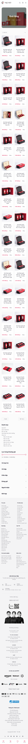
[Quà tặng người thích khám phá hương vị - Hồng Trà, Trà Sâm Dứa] (7, 290)
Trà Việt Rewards (14, 710)
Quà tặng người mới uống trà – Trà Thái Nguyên (20, 99)
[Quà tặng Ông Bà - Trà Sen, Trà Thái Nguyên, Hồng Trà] (20, 396)
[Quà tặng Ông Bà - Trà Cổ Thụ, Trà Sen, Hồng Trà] (20, 344)
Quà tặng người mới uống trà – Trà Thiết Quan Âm (7, 123)
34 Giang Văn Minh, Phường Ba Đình (14, 650)
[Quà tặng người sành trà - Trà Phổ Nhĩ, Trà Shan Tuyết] (20, 216)
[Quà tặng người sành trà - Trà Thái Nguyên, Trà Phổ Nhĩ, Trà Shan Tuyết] (7, 265)
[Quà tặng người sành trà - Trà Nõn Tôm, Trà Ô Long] (20, 165)
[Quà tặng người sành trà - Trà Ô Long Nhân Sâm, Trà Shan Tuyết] (20, 191)
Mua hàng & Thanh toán (14, 718)
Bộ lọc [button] (5, 32)
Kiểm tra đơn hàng (14, 715)
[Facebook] (8, 736)
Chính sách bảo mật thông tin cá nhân (14, 720)
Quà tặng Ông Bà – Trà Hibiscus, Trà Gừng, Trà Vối (7, 378)
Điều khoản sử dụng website (14, 722)
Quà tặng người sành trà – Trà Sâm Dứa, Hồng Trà (7, 250)
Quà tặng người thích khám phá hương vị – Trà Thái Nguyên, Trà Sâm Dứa (7, 328)
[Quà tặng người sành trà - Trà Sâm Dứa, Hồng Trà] (7, 240)
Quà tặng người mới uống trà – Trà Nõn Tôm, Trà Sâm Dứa (7, 51)
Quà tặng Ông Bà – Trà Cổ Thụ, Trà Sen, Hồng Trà (20, 354)
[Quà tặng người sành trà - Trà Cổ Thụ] (7, 139)
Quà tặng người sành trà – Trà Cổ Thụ (7, 149)
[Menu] (25, 2)
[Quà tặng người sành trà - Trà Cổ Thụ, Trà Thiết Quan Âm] (20, 139)
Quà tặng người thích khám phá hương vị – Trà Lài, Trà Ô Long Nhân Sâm (20, 301)
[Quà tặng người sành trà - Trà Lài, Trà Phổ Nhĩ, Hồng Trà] (7, 165)
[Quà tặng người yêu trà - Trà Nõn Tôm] (20, 317)
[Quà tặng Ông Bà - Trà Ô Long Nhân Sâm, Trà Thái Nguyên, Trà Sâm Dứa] (20, 369)
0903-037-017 (8, 585)
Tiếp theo (22, 419)
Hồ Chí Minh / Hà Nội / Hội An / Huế (13, 589)
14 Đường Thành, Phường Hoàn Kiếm (14, 647)
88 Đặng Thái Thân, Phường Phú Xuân (14, 657)
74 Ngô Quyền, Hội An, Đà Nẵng (14, 664)
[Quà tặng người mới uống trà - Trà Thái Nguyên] (20, 89)
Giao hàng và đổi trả (14, 717)
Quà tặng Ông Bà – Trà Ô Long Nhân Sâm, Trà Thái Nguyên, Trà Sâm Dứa (20, 379)
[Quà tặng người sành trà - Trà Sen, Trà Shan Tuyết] (20, 240)
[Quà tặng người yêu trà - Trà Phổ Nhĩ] (7, 344)
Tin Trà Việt (14, 725)
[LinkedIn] (22, 736)
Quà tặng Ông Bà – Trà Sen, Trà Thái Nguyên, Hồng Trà (20, 406)
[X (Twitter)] (16, 736)
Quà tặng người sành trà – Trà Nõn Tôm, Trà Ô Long (20, 175)
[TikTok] (19, 736)
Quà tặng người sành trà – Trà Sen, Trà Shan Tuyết (20, 250)
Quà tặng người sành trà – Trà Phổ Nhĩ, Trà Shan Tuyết (20, 226)
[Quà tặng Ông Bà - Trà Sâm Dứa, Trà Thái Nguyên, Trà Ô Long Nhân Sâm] (7, 396)
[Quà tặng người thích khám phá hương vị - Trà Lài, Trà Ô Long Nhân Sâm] (20, 290)
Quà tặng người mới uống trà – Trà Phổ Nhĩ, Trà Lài (7, 75)
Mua (10, 55)
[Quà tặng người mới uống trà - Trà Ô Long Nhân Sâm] (20, 41)
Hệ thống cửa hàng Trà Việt (14, 713)
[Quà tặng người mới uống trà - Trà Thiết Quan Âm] (7, 114)
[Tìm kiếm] (19, 2)
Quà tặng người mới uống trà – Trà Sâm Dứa (20, 75)
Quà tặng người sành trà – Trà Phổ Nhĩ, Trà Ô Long (7, 226)
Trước (5, 419)
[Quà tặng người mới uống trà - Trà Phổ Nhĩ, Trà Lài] (7, 65)
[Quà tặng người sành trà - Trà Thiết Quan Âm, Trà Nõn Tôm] (20, 265)
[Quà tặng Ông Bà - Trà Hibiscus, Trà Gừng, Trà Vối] (7, 369)
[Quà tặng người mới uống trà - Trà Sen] (7, 89)
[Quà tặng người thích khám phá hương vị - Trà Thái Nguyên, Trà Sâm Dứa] (7, 317)
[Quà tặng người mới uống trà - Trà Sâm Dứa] (20, 65)
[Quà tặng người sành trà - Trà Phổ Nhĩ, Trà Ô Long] (7, 216)
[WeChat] (5, 736)
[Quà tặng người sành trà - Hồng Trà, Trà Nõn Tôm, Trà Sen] (20, 114)
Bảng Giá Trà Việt (14, 712)
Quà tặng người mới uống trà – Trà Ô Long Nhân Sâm (20, 51)
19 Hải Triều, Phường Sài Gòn (14, 637)
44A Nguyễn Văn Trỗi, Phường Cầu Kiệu (14, 640)
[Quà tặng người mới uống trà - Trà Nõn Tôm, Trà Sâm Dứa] (7, 41)
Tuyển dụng (14, 723)
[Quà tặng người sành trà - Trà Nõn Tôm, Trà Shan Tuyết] (7, 191)
